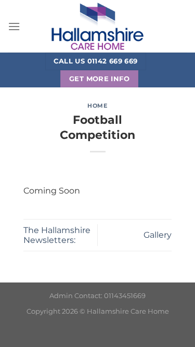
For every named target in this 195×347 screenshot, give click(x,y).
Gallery (158, 235)
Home (97, 105)
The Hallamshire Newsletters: (56, 235)
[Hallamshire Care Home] (97, 26)
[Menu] (14, 26)
